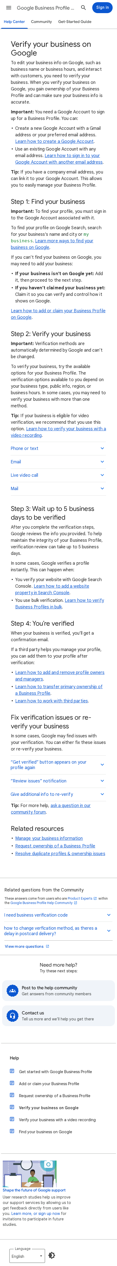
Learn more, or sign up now (35, 1213)
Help (14, 1058)
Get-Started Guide (74, 21)
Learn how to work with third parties (51, 701)
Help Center (14, 21)
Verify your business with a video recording (57, 1119)
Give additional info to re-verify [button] (42, 794)
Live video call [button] (24, 475)
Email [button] (16, 462)
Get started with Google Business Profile (55, 1071)
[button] (8, 7)
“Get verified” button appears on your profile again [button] (49, 764)
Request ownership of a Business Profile (55, 846)
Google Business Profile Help (46, 8)
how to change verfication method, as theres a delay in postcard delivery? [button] (50, 931)
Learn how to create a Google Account (54, 141)
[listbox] (27, 1256)
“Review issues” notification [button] (38, 781)
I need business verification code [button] (36, 915)
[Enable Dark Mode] (51, 1255)
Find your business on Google (45, 1131)
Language (22, 1249)
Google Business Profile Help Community (41, 903)
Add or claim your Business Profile (49, 1083)
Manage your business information (49, 838)
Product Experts (80, 898)
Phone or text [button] (24, 448)
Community (41, 21)
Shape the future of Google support (34, 1190)
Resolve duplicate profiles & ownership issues (60, 853)
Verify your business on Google (49, 1107)
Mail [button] (14, 488)
